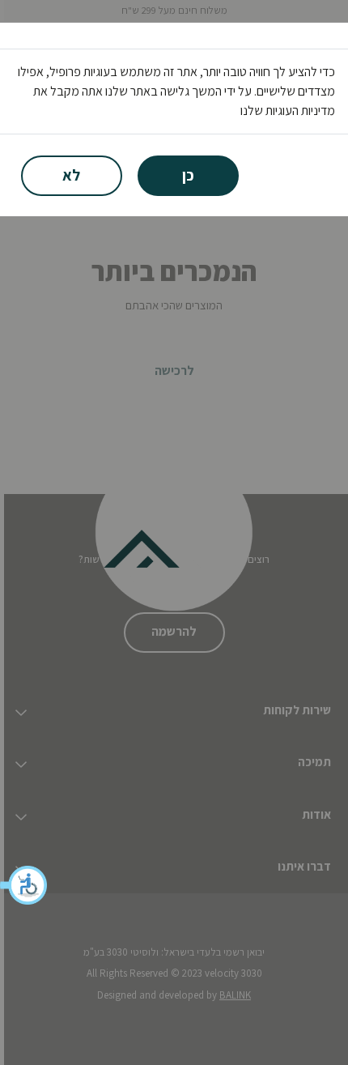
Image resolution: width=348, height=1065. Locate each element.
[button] (24, 885)
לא (71, 174)
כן (188, 174)
